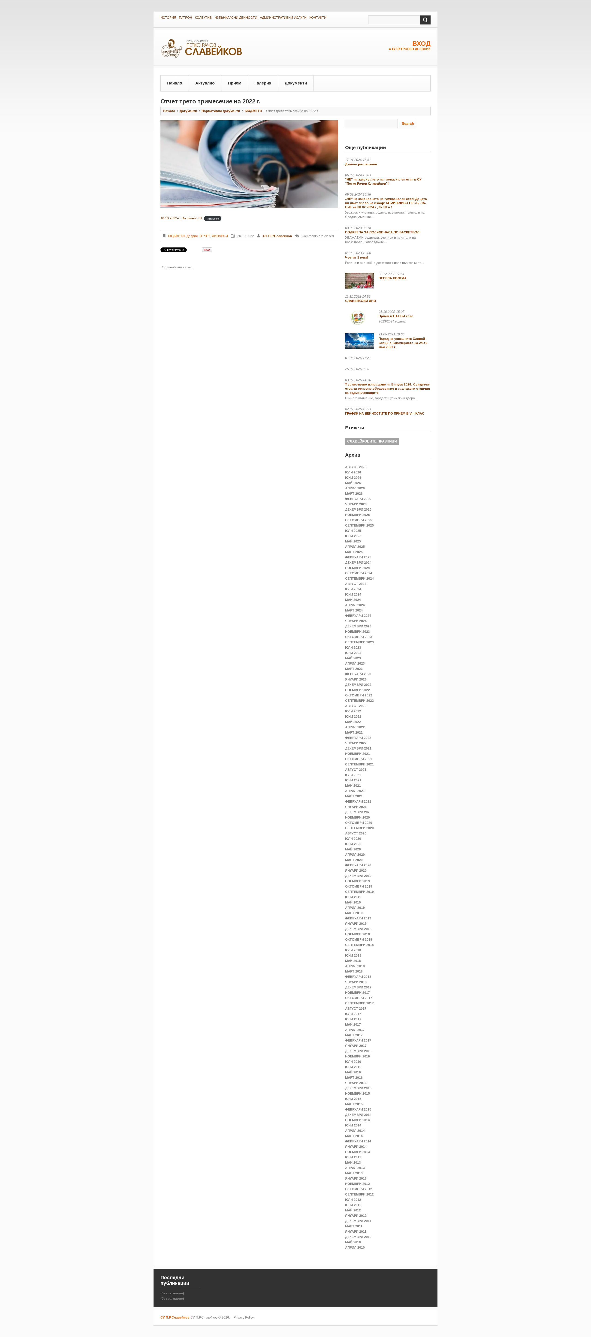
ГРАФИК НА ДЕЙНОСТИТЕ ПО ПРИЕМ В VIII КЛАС (384, 413)
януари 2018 (356, 982)
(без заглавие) (172, 1293)
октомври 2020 (358, 823)
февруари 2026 (358, 499)
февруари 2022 (358, 738)
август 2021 (355, 769)
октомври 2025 (358, 520)
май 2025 (353, 541)
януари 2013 (356, 1178)
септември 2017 (359, 1003)
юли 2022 (353, 711)
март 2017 (354, 1035)
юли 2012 (353, 1199)
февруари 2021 (358, 801)
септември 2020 (359, 828)
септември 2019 (359, 892)
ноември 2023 (357, 631)
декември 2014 (358, 1115)
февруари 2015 (358, 1109)
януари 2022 (356, 743)
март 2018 (354, 971)
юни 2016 (353, 1067)
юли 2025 (353, 531)
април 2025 (355, 546)
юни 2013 (353, 1157)
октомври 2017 (358, 998)
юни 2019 (353, 897)
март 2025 (354, 552)
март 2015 (354, 1104)
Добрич (192, 236)
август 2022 (355, 706)
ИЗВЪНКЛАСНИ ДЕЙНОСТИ (235, 17)
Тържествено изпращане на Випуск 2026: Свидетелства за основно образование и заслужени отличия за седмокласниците (387, 388)
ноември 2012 (357, 1184)
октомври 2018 (358, 939)
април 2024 (355, 605)
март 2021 (354, 796)
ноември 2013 (357, 1152)
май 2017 (353, 1024)
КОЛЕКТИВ (203, 17)
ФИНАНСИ (220, 236)
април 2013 (355, 1168)
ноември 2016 (357, 1056)
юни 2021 (353, 780)
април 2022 (355, 727)
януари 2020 (356, 870)
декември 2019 (358, 876)
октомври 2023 (358, 637)
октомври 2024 (358, 573)
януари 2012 (356, 1215)
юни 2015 (353, 1099)
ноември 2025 (357, 515)
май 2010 (353, 1242)
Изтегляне (213, 218)
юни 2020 (353, 844)
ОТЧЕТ (204, 236)
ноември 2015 (357, 1093)
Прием (234, 83)
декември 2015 (358, 1088)
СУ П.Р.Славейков (277, 236)
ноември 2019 (357, 881)
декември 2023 (358, 626)
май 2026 (353, 483)
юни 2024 (353, 594)
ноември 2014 (357, 1120)
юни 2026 (353, 477)
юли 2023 (353, 647)
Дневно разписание (361, 164)
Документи (296, 83)
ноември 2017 (357, 992)
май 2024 (353, 600)
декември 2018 (358, 929)
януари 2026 (356, 504)
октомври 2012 (358, 1189)
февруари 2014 (358, 1141)
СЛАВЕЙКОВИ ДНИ (360, 301)
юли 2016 (353, 1061)
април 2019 (355, 907)
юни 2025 (353, 536)
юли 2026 (353, 472)
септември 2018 (359, 945)
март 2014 (354, 1136)
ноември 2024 (357, 568)
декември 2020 (358, 812)
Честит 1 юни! (356, 257)
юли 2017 (353, 1014)
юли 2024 (353, 589)
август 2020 (355, 833)
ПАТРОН (185, 17)
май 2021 (353, 785)
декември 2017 (358, 987)
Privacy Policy (244, 1317)
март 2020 (354, 860)
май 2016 (353, 1072)
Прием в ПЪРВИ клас (396, 316)
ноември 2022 (357, 690)
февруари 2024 (358, 615)
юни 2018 (353, 955)
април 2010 (355, 1247)
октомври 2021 (358, 759)
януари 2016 (356, 1083)
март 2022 (354, 732)
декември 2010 (358, 1237)
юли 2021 (353, 775)
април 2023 (355, 663)
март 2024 (354, 610)
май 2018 (353, 961)
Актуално (205, 83)
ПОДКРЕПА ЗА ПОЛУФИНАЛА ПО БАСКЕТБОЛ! (383, 232)
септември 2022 (359, 700)
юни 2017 (353, 1019)
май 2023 (353, 658)
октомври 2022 (358, 695)
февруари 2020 (358, 865)
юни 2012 (353, 1205)
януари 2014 (356, 1146)
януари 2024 (356, 621)
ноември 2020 (357, 817)
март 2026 (354, 493)
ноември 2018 (357, 934)
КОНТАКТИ (317, 17)
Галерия (262, 83)
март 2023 (354, 669)
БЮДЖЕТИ (253, 111)
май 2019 (353, 902)
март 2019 (354, 913)
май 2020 (353, 849)
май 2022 (353, 722)
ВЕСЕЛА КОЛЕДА (393, 278)
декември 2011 (358, 1221)
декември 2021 (358, 748)
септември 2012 (359, 1194)
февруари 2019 (358, 918)
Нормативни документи (221, 111)
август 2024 (355, 584)
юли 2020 (353, 838)
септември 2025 (359, 525)
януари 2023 (356, 679)
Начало (174, 83)
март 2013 (354, 1173)
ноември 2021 (357, 754)
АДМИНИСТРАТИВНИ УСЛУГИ (283, 17)
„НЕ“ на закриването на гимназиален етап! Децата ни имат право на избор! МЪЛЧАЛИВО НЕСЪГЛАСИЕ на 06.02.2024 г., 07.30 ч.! (386, 203)
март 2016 (354, 1077)
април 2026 (355, 488)
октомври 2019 (358, 886)
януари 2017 (356, 1046)
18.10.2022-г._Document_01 (181, 218)
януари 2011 (355, 1231)
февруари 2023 (358, 674)
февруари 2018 (358, 977)
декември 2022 (358, 685)
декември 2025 (358, 509)
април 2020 (355, 854)
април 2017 (355, 1030)
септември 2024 (359, 578)
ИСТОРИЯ (168, 17)
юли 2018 (353, 950)
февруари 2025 (358, 557)
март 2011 (353, 1226)
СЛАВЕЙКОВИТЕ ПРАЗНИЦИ (372, 441)
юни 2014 (353, 1125)
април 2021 (355, 791)
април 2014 (355, 1130)
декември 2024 (358, 562)
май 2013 (353, 1162)
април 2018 (355, 966)
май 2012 (353, 1210)
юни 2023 (353, 653)
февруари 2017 (358, 1040)
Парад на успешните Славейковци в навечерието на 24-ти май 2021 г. (403, 343)
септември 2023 (359, 642)
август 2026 (355, 467)
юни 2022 (353, 716)
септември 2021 (359, 764)
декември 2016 (358, 1051)
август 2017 (355, 1008)
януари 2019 (356, 923)
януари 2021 (356, 807)
